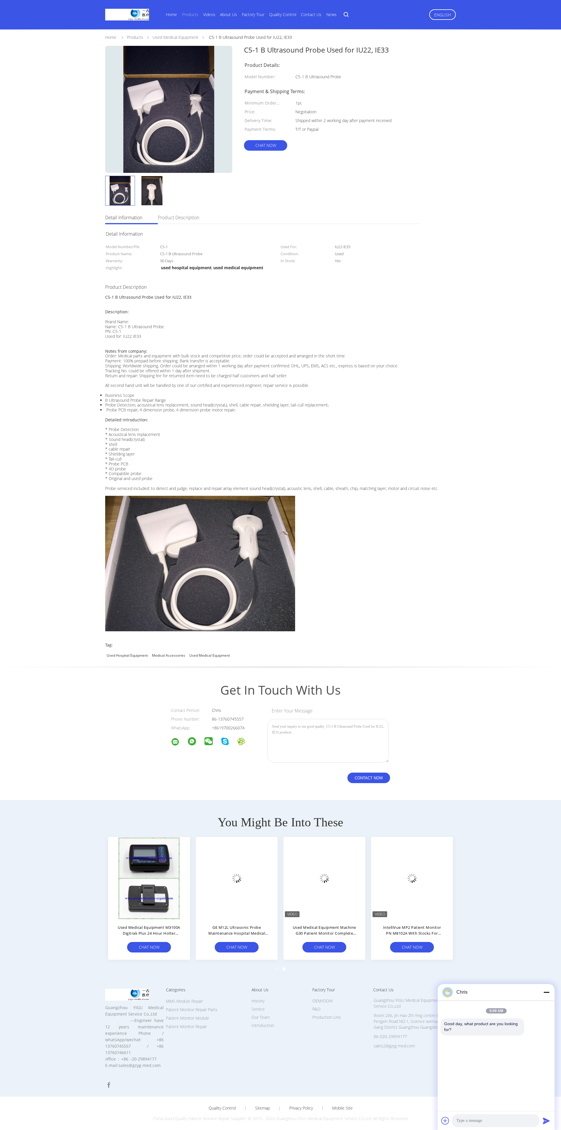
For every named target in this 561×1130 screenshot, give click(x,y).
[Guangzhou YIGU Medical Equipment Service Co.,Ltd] (179, 742)
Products (190, 14)
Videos (209, 14)
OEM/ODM (322, 1001)
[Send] (546, 1120)
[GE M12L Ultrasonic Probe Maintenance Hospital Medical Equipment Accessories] (237, 878)
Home (171, 14)
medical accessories (168, 655)
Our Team (261, 1017)
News (331, 14)
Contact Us (311, 14)
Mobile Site (342, 1108)
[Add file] (445, 1120)
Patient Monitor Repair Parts (191, 1009)
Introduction (263, 1025)
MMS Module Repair (184, 1001)
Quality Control (282, 14)
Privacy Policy (301, 1108)
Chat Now (265, 145)
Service (258, 1009)
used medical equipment (209, 655)
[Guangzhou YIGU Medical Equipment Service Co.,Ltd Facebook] (108, 1085)
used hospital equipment (127, 655)
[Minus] (546, 992)
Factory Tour (253, 14)
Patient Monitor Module (187, 1018)
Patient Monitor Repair (186, 1026)
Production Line (326, 1017)
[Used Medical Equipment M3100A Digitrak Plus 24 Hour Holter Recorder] (149, 878)
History (258, 1001)
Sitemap (262, 1108)
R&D (316, 1009)
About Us (228, 14)
